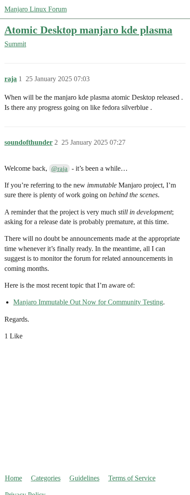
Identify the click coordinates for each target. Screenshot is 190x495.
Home (13, 478)
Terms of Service (132, 478)
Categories (46, 478)
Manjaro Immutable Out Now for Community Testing (88, 302)
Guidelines (84, 478)
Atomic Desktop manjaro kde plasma (88, 30)
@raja (59, 168)
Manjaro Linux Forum (35, 9)
